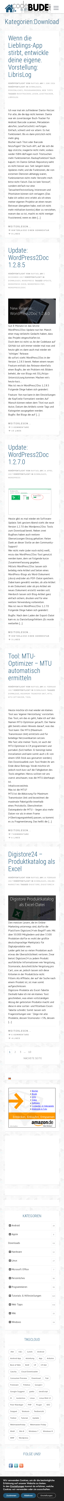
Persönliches (15, 90)
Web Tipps (47, 90)
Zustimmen (11, 1495)
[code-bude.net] (28, 6)
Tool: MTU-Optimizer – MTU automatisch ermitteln (30, 667)
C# (35, 1365)
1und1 (30, 1351)
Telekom (25, 1411)
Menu (55, 8)
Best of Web (15, 1365)
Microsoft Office (20, 1269)
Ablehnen (28, 1495)
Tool (28, 697)
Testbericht (39, 1411)
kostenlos (20, 1398)
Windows (16, 1322)
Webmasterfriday (17, 1424)
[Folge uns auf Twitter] (16, 1465)
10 (29, 1052)
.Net (12, 1351)
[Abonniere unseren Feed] (21, 1465)
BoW (27, 1365)
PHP (30, 1404)
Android (16, 1225)
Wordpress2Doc (17, 287)
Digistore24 (47, 884)
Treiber (13, 1418)
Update (47, 280)
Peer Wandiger (16, 1404)
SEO (48, 1404)
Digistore (34, 884)
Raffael (35, 83)
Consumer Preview (18, 1378)
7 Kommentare (20, 834)
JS (11, 1398)
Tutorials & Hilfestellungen (26, 1295)
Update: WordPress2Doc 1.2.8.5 (28, 258)
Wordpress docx (17, 284)
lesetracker (46, 94)
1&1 (20, 1351)
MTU (49, 694)
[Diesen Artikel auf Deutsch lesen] (9, 1078)
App (40, 1358)
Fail (47, 1378)
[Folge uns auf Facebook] (10, 1465)
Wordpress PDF (36, 284)
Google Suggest (17, 1391)
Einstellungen (17, 1486)
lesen (35, 94)
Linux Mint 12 (45, 1398)
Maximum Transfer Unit (33, 694)
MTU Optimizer (16, 697)
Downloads (35, 87)
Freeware (14, 1385)
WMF (12, 1438)
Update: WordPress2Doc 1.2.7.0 (28, 455)
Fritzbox (26, 1385)
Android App (15, 1358)
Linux (14, 1260)
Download (13, 694)
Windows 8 (48, 1431)
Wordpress (28, 280)
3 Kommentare (20, 427)
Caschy (13, 1371)
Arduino (50, 1358)
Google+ (39, 1385)
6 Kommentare (20, 1034)
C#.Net (44, 1365)
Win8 (12, 1431)
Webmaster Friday (38, 1424)
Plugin (39, 1404)
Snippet (13, 1411)
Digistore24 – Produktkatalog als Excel (31, 861)
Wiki (14, 1313)
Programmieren (32, 90)
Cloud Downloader (29, 1371)
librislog (13, 97)
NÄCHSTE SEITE (32, 1058)
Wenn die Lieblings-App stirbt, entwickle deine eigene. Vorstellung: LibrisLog (28, 56)
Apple (15, 1234)
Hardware (17, 1251)
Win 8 (21, 1431)
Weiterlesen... (19, 226)
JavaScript (43, 1391)
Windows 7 (33, 1431)
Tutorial (24, 1418)
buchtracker (24, 94)
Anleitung (30, 1358)
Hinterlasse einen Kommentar (30, 230)
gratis (31, 1391)
